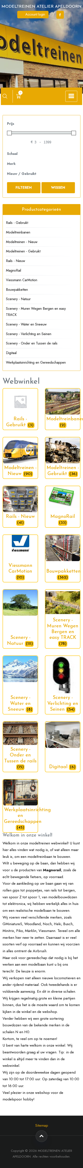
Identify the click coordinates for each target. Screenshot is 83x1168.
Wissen (58, 187)
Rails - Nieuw (15, 260)
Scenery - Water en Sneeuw (26, 324)
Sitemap (41, 1125)
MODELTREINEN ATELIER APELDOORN (41, 7)
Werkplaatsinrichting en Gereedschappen (36, 362)
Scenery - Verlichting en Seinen (28, 333)
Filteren (24, 187)
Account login (34, 14)
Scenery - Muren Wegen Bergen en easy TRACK (36, 311)
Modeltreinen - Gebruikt (23, 251)
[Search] (5, 96)
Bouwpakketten (17, 289)
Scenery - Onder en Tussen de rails (31, 343)
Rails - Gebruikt (17, 222)
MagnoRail (13, 270)
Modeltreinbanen (18, 232)
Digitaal (11, 352)
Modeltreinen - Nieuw (21, 241)
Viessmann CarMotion (21, 280)
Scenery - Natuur (18, 299)
